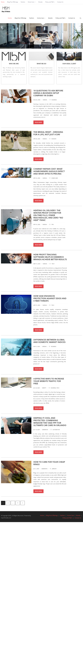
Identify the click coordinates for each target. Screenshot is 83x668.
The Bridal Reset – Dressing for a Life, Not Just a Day (48, 133)
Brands (40, 2)
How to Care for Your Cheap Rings (49, 463)
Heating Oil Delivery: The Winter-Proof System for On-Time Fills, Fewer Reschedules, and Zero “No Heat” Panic (48, 215)
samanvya (45, 429)
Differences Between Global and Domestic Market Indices (49, 340)
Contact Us (60, 2)
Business (54, 100)
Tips (52, 224)
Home (2, 2)
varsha (45, 100)
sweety (44, 388)
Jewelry (54, 468)
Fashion (23, 2)
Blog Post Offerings (12, 2)
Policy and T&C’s (49, 2)
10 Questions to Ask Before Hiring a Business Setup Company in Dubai (48, 93)
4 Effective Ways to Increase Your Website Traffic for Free (48, 381)
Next (22, 503)
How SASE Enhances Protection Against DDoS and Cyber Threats (49, 298)
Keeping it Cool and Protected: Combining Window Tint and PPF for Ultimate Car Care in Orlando (49, 422)
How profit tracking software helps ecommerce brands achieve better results (50, 257)
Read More (7, 81)
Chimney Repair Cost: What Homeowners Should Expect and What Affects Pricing (49, 171)
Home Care (31, 2)
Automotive (56, 429)
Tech (53, 263)
